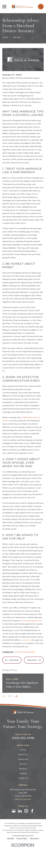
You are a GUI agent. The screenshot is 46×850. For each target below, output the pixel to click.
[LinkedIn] (20, 811)
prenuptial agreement (31, 620)
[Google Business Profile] (14, 811)
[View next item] (15, 696)
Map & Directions (23, 799)
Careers (23, 773)
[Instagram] (26, 811)
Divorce (23, 764)
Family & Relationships (24, 652)
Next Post (31, 660)
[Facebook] (32, 811)
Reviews (23, 768)
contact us (26, 640)
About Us (23, 754)
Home (23, 750)
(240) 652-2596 (12, 640)
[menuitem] (10, 838)
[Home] (22, 6)
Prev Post (14, 660)
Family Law (23, 759)
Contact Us (23, 778)
